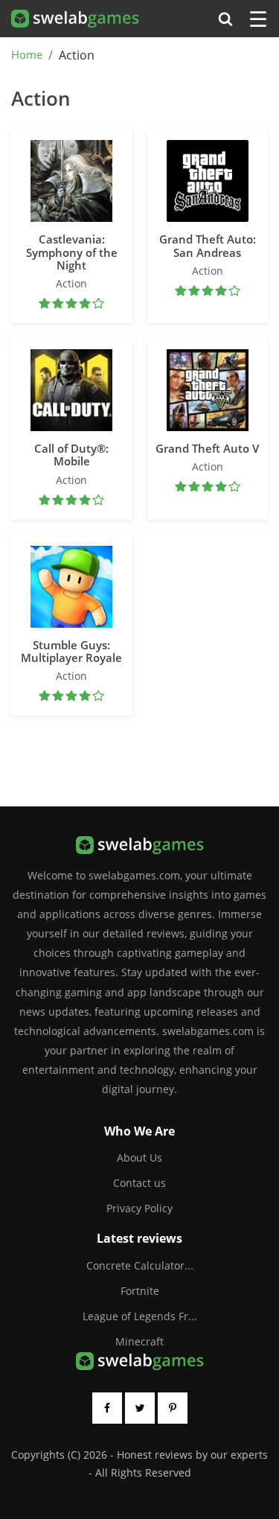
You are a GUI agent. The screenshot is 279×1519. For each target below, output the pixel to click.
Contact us (139, 1183)
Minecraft (139, 1341)
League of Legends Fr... (140, 1316)
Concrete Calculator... (139, 1265)
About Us (139, 1157)
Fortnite (140, 1291)
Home (26, 55)
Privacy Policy (139, 1208)
